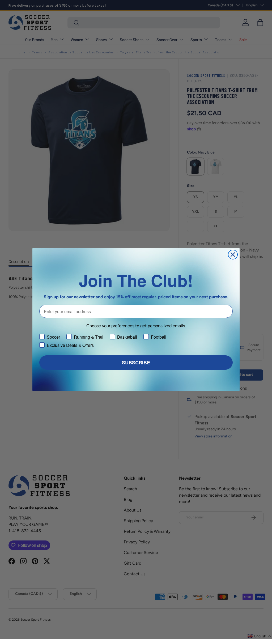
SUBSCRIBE (136, 362)
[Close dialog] (232, 254)
